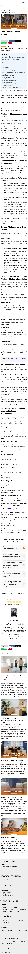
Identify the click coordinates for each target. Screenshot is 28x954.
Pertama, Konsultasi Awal (8, 75)
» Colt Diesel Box (6, 69)
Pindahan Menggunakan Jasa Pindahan (11, 56)
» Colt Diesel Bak (6, 67)
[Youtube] (10, 871)
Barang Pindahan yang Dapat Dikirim (10, 59)
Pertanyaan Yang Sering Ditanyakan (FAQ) (11, 87)
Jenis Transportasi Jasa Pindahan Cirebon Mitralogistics (12, 61)
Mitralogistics (13, 509)
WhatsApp (5, 43)
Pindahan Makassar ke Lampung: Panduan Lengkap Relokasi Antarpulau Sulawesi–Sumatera (13, 677)
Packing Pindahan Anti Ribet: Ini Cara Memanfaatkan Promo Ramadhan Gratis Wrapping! (12, 720)
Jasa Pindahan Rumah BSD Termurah (11, 797)
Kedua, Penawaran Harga (8, 77)
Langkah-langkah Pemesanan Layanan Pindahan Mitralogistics (13, 73)
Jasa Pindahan (8, 10)
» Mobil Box (4, 65)
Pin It (10, 43)
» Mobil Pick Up (5, 64)
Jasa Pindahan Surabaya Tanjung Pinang (12, 760)
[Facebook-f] (2, 871)
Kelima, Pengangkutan (7, 82)
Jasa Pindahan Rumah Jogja (9, 837)
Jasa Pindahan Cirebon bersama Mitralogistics (13, 57)
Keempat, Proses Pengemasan (9, 80)
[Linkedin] (13, 871)
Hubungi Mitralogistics (7, 85)
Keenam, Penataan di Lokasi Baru (9, 83)
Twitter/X (19, 40)
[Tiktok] (17, 871)
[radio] (8, 601)
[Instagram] (14, 642)
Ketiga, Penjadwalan (6, 78)
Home (2, 10)
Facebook (12, 40)
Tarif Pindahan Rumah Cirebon (9, 70)
